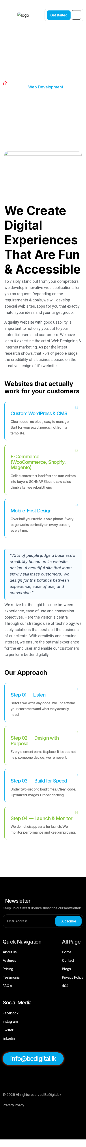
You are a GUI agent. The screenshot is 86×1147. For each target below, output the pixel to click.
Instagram (10, 1021)
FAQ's (7, 986)
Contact (68, 960)
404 (65, 986)
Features (9, 960)
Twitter (8, 1030)
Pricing (8, 969)
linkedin (9, 1038)
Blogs (66, 969)
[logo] (17, 12)
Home (66, 952)
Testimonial (11, 977)
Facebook (10, 1013)
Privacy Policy (72, 977)
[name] (76, 15)
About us (9, 952)
